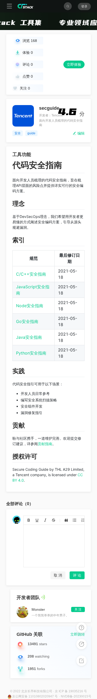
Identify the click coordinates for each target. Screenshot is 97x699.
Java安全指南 (29, 337)
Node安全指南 (29, 305)
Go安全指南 (27, 321)
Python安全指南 (31, 353)
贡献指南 (45, 444)
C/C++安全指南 (31, 274)
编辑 (80, 133)
